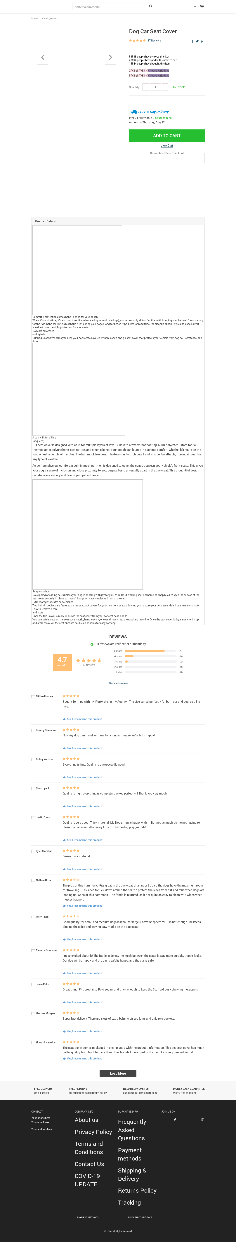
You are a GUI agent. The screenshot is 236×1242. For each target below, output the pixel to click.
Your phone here (40, 1118)
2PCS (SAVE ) (138, 70)
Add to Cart (167, 135)
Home (34, 18)
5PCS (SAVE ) (138, 75)
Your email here (40, 1122)
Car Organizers (50, 18)
